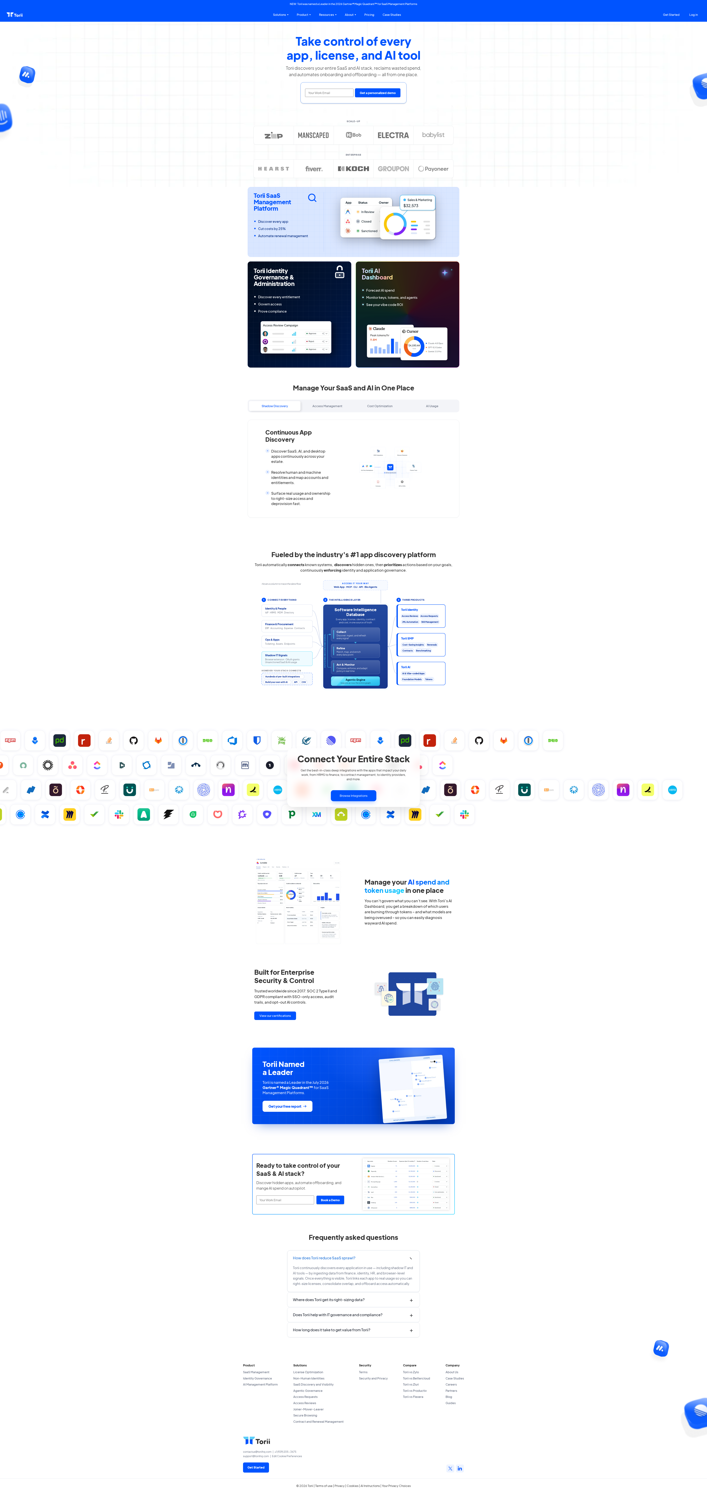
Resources (326, 15)
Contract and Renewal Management (318, 1421)
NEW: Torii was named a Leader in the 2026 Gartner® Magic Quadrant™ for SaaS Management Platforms (353, 4)
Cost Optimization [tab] (380, 406)
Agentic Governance (308, 1391)
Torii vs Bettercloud (416, 1378)
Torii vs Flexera (413, 1397)
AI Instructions (370, 1486)
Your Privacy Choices (396, 1486)
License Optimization (308, 1372)
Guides (451, 1403)
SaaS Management (256, 1372)
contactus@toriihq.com (257, 1451)
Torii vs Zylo (411, 1372)
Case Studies (392, 15)
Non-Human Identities (308, 1378)
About (349, 15)
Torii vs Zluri (411, 1384)
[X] (450, 1468)
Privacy (340, 1486)
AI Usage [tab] (432, 406)
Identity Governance (257, 1378)
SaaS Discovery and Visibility (313, 1384)
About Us (452, 1372)
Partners (451, 1391)
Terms (363, 1372)
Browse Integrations (353, 796)
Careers (451, 1384)
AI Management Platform (260, 1384)
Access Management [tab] (327, 406)
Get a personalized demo (378, 93)
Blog (449, 1397)
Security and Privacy (373, 1378)
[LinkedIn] (460, 1468)
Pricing (369, 15)
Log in (693, 15)
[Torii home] (15, 14)
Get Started (671, 15)
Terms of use (324, 1486)
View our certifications (275, 1016)
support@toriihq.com (256, 1456)
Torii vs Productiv (415, 1391)
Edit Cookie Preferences (287, 1456)
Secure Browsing (305, 1415)
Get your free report (284, 1106)
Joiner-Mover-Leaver (308, 1409)
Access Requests (305, 1397)
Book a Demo (330, 1200)
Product (302, 15)
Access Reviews (304, 1403)
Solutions (279, 15)
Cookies (352, 1486)
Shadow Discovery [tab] (275, 406)
